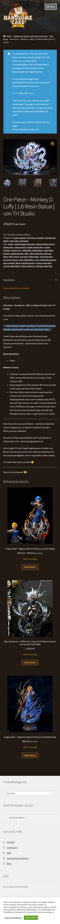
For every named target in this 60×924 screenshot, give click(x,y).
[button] (52, 143)
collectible (26, 250)
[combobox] (30, 793)
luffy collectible (36, 253)
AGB (9, 852)
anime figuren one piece (24, 244)
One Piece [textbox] (29, 793)
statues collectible (44, 266)
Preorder (40, 238)
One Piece (31, 238)
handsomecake (17, 253)
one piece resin (46, 256)
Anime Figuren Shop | (45, 244)
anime (10, 244)
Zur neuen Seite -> (21, 53)
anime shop (8, 247)
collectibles (37, 250)
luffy (26, 253)
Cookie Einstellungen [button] (13, 917)
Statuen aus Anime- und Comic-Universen (30, 36)
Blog (9, 863)
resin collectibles (26, 260)
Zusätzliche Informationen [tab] (16, 288)
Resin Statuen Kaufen (25, 263)
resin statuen (9, 263)
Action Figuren (19, 238)
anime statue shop (35, 247)
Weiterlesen (30, 567)
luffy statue (14, 256)
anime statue (20, 247)
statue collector (28, 266)
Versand (10, 842)
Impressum (12, 847)
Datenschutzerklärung (17, 858)
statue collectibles (11, 266)
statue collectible (43, 263)
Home (8, 36)
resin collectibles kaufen (45, 260)
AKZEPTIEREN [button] (31, 917)
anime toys (16, 250)
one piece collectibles (29, 256)
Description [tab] (8, 280)
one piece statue (10, 260)
